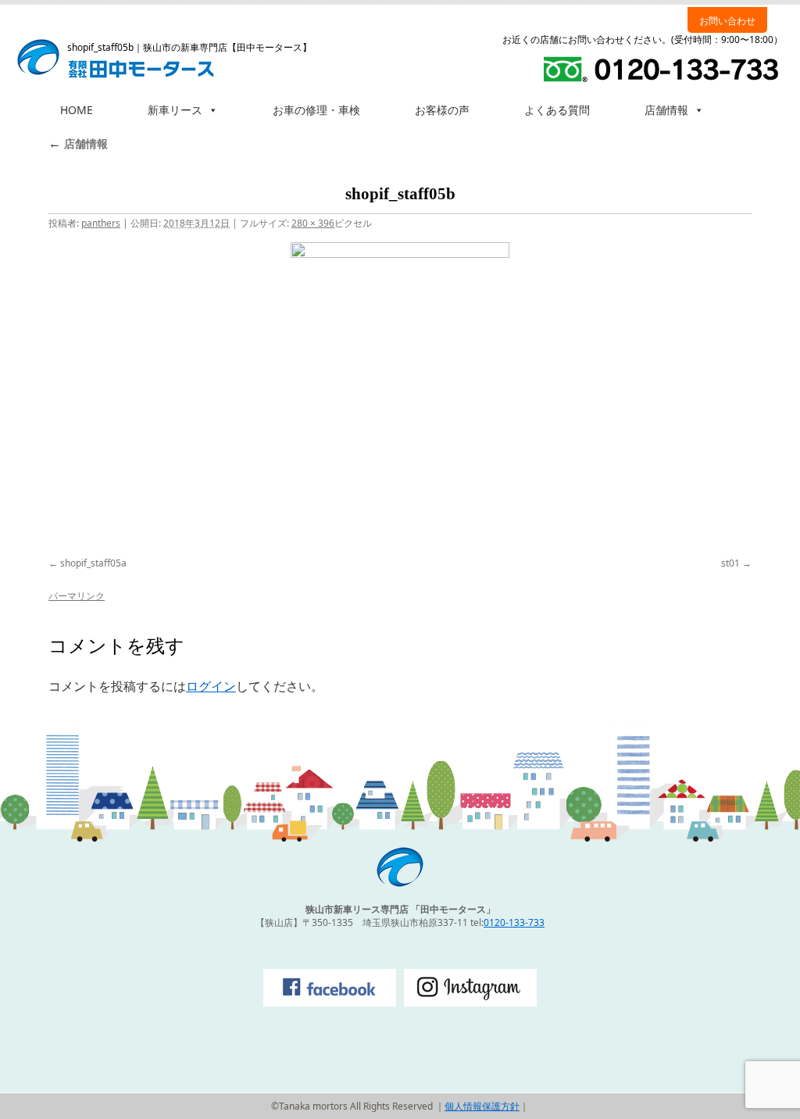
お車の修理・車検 (316, 109)
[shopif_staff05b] (400, 397)
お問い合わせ (727, 20)
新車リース (175, 109)
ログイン (211, 686)
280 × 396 (312, 223)
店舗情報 (666, 109)
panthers (100, 223)
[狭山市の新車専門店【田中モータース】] (400, 883)
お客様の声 (442, 109)
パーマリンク (76, 595)
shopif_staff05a (93, 563)
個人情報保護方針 (482, 1106)
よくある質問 (557, 109)
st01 (730, 563)
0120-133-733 (514, 922)
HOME (76, 109)
